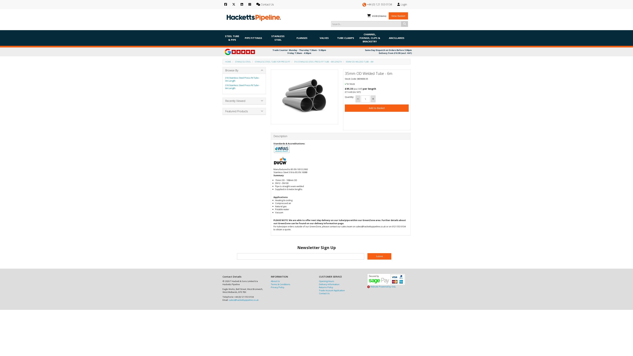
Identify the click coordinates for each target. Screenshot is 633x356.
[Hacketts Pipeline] (254, 17)
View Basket (398, 15)
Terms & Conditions (280, 284)
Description (280, 136)
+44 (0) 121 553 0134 (379, 4)
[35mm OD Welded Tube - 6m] (304, 96)
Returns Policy (326, 287)
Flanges (302, 38)
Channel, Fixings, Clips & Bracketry (370, 38)
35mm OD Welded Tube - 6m (359, 61)
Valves (324, 38)
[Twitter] (233, 4)
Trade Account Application (332, 290)
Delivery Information (329, 284)
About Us (275, 281)
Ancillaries (396, 38)
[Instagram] (250, 4)
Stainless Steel (278, 37)
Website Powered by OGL (383, 286)
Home (228, 61)
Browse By (231, 70)
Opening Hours (326, 281)
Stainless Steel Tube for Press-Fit (272, 61)
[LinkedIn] (242, 4)
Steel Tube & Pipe (232, 37)
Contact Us (324, 293)
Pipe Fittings (253, 38)
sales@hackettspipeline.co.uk (244, 299)
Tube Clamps (345, 38)
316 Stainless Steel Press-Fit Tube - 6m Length (318, 61)
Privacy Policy (277, 287)
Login (403, 4)
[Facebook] (226, 4)
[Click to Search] (404, 24)
